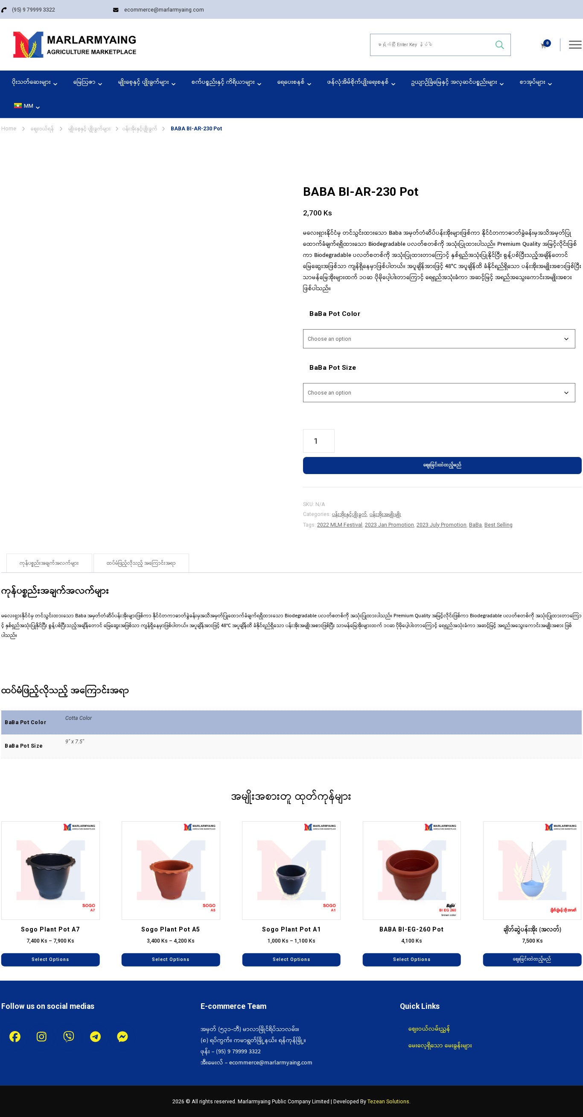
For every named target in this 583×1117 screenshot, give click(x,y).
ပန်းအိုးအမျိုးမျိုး (385, 514)
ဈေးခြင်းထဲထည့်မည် (442, 465)
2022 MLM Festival (339, 525)
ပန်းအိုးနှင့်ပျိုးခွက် (349, 514)
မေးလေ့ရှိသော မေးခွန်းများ (440, 1045)
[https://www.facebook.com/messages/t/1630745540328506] (122, 1037)
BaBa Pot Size (332, 367)
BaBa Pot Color (334, 314)
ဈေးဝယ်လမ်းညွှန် (429, 1029)
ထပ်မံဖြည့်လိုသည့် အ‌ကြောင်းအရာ (141, 563)
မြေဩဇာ (84, 82)
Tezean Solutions (388, 1101)
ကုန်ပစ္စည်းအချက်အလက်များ (49, 563)
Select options (50, 959)
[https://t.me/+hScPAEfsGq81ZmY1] (95, 1037)
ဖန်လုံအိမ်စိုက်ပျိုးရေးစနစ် (358, 82)
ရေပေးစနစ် (291, 82)
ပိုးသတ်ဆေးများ (31, 82)
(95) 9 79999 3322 (33, 9)
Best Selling (498, 525)
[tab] (49, 563)
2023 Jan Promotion (389, 525)
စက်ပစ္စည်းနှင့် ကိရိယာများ (223, 82)
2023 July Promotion (441, 525)
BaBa (475, 525)
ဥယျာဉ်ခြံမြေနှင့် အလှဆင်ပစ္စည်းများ (454, 82)
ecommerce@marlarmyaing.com (164, 9)
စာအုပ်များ (532, 82)
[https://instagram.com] (41, 1037)
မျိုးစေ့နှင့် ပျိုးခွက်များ (143, 82)
